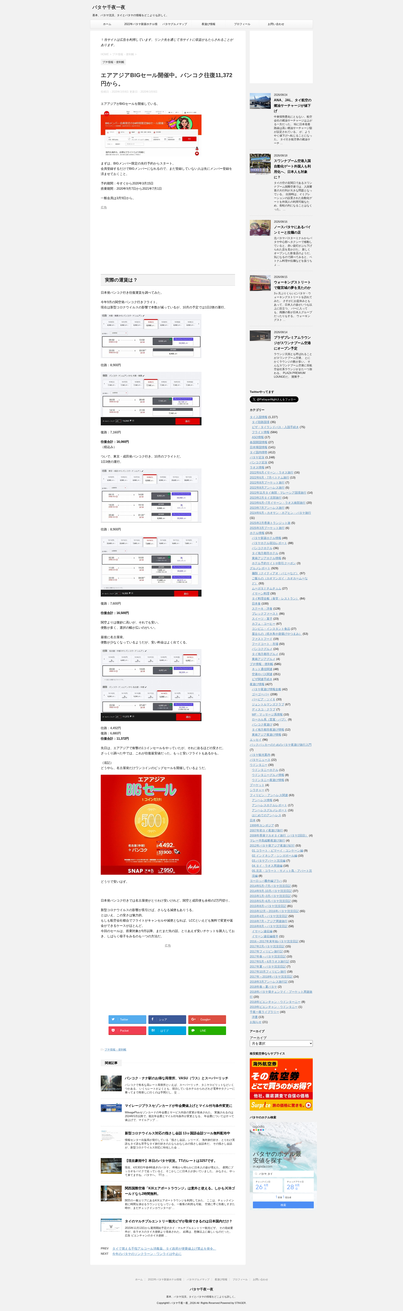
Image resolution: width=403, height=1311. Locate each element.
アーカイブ (258, 1038)
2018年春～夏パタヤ (263, 986)
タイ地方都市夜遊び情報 (268, 729)
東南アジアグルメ (263, 659)
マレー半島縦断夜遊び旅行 (267, 840)
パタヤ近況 (257, 457)
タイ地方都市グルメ (265, 654)
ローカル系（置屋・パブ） (269, 719)
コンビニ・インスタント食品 (271, 628)
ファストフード (262, 638)
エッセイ (256, 739)
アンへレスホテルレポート (269, 805)
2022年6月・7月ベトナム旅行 (269, 477)
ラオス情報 (257, 467)
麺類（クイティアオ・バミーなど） (275, 573)
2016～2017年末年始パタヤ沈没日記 (274, 941)
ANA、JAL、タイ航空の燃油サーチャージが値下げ (292, 105)
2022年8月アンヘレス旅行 (267, 487)
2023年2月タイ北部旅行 (266, 497)
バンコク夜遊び (262, 724)
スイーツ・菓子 (262, 618)
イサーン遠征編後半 (265, 936)
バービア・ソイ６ (263, 699)
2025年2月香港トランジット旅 (270, 523)
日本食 (256, 603)
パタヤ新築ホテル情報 (266, 538)
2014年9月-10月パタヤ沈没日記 (271, 891)
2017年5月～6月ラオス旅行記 (269, 961)
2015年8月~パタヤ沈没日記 (268, 906)
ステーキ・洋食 (262, 608)
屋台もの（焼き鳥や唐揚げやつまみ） (277, 633)
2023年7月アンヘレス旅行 (267, 507)
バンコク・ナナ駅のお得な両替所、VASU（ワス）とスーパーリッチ (176, 1078)
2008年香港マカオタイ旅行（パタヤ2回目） (279, 835)
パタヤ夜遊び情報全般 (266, 689)
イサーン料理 (261, 593)
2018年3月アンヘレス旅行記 (269, 981)
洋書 (255, 1017)
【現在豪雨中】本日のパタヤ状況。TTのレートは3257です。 (171, 1160)
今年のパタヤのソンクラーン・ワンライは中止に (147, 1254)
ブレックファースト (265, 613)
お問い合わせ (276, 24)
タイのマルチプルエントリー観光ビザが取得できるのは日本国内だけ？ (178, 1221)
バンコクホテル (262, 548)
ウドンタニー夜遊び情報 (268, 780)
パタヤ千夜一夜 (108, 7)
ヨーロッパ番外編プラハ (266, 880)
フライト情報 (261, 432)
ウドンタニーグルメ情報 (268, 775)
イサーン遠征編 (262, 931)
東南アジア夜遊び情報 (266, 734)
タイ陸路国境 (261, 422)
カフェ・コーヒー (263, 623)
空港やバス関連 (262, 674)
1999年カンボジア (262, 825)
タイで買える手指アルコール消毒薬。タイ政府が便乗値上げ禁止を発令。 (164, 1248)
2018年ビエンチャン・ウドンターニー (275, 1001)
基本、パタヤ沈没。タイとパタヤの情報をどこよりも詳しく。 (201, 1296)
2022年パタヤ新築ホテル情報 (140, 25)
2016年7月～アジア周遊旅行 (269, 921)
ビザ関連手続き (262, 679)
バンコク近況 (258, 462)
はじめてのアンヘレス (266, 815)
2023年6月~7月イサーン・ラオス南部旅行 (278, 502)
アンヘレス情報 (262, 800)
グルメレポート (260, 568)
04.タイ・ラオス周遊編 (267, 865)
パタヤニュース (260, 759)
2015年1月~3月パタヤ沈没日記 (270, 896)
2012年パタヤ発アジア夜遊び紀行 (272, 845)
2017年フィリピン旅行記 (266, 951)
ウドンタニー (258, 765)
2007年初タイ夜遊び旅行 (266, 830)
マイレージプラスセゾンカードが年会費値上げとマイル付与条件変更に (178, 1105)
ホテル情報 (257, 533)
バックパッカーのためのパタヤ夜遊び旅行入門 (280, 744)
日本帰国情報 (258, 447)
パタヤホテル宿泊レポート (269, 543)
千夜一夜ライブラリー (264, 1012)
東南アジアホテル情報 (266, 558)
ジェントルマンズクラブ (268, 704)
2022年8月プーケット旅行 (267, 482)
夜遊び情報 (208, 24)
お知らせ (256, 1022)
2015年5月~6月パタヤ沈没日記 (270, 901)
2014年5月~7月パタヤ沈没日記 (270, 886)
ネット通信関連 (262, 669)
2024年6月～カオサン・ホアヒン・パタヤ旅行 (280, 512)
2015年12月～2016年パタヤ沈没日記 (274, 911)
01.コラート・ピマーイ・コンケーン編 (277, 850)
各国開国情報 (258, 442)
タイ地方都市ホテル (265, 553)
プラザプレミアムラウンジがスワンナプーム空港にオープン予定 (292, 343)
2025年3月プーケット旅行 (267, 528)
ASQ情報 (258, 437)
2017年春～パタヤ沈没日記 (268, 956)
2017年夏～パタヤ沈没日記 (268, 966)
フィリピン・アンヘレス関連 (269, 795)
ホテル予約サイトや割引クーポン (274, 563)
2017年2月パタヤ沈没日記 (267, 946)
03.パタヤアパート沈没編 (268, 860)
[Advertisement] (168, 240)
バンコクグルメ (262, 649)
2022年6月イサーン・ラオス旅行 (271, 472)
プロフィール (242, 24)
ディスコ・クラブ (263, 709)
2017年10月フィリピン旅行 (268, 971)
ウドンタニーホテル (265, 770)
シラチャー (257, 790)
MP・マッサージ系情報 (267, 714)
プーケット (257, 785)
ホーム (107, 24)
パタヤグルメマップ (174, 24)
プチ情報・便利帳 (115, 1049)
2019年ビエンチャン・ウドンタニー (274, 1007)
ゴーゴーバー (261, 694)
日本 (253, 820)
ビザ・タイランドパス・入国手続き (275, 427)
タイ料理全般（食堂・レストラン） (275, 598)
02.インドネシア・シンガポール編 (274, 855)
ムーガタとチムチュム (266, 588)
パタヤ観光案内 (260, 754)
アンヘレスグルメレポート (269, 810)
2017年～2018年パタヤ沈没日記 (271, 976)
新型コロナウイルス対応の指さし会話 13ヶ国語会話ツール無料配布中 (177, 1133)
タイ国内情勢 (258, 452)
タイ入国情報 (258, 417)
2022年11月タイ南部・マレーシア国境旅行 (278, 492)
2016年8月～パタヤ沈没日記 (269, 926)
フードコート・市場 (265, 644)
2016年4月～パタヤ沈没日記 (269, 916)
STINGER (240, 1303)
